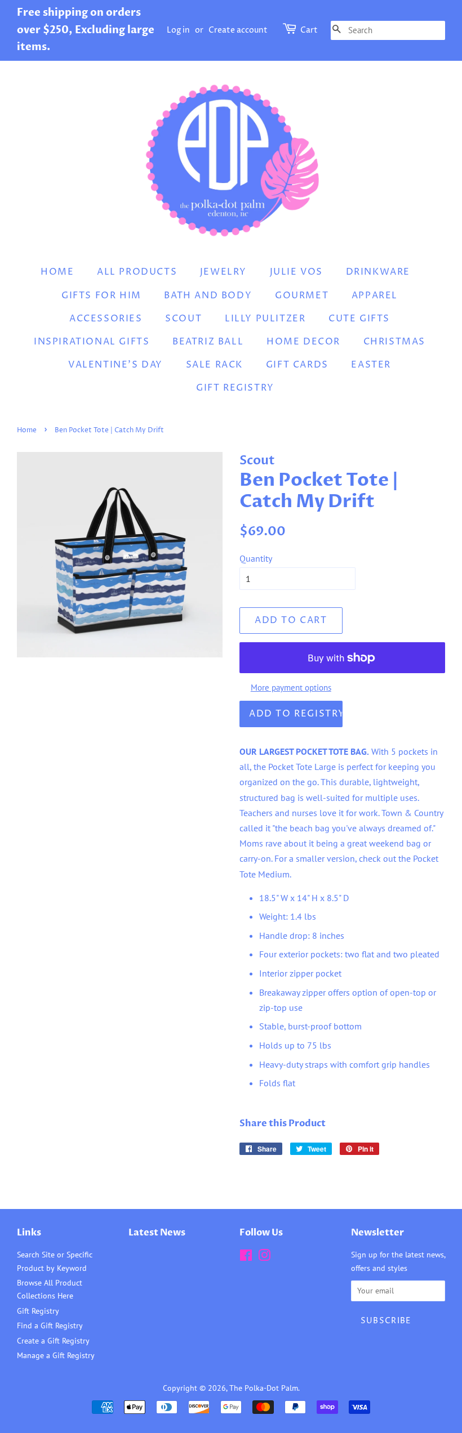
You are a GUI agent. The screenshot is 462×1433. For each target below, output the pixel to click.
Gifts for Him (101, 295)
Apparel (375, 295)
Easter (371, 365)
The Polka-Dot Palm (263, 1388)
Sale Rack (214, 365)
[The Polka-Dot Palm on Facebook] (245, 1257)
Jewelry (223, 272)
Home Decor (303, 341)
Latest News (156, 1232)
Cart (309, 30)
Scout (183, 318)
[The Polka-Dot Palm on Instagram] (264, 1257)
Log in (178, 30)
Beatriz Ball (207, 341)
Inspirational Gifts (91, 341)
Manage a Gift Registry (56, 1355)
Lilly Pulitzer (265, 318)
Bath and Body (208, 295)
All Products (137, 272)
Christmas (394, 341)
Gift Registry (235, 388)
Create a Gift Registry (53, 1341)
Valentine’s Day (115, 365)
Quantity (255, 558)
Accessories (106, 318)
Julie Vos (296, 272)
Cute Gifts (359, 318)
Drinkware (378, 272)
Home (57, 272)
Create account (238, 30)
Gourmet (301, 295)
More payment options (291, 687)
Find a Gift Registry (50, 1325)
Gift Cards (297, 365)
